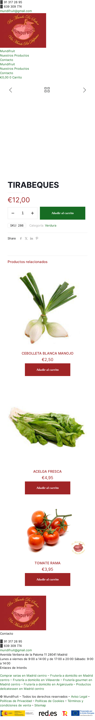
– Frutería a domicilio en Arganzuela (46, 684)
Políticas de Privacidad (16, 701)
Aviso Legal (79, 696)
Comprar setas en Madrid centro (23, 675)
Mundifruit (7, 51)
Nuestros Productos (14, 55)
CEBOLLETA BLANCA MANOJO (48, 353)
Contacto (6, 60)
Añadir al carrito (62, 213)
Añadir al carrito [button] (47, 369)
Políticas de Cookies (49, 701)
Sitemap (40, 705)
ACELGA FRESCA (47, 471)
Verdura (50, 225)
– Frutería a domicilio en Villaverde (34, 680)
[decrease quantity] (13, 213)
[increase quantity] (32, 213)
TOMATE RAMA (48, 563)
